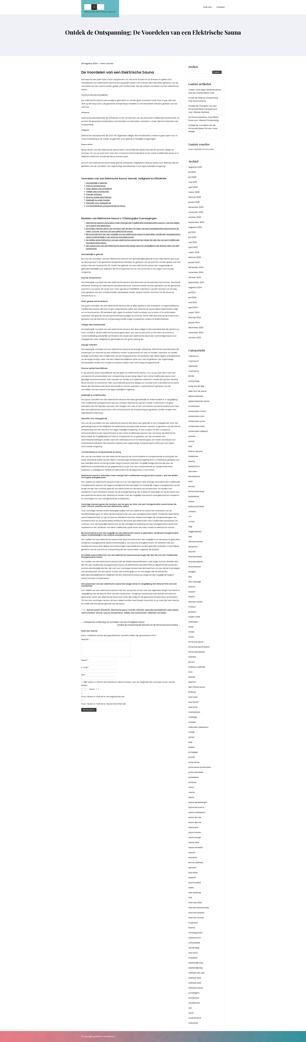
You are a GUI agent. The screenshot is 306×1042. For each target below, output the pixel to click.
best (190, 481)
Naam (84, 660)
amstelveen (194, 406)
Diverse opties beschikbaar (99, 197)
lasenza (192, 682)
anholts (191, 436)
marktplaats (194, 712)
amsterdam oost (196, 416)
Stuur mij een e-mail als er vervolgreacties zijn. (103, 696)
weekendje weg (195, 962)
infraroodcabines (196, 652)
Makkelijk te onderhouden (98, 200)
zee (190, 1008)
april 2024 (193, 307)
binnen (191, 486)
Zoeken (193, 67)
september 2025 (196, 222)
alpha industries (195, 396)
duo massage (194, 581)
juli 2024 (192, 292)
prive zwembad (195, 772)
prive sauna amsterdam (199, 767)
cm (189, 516)
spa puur (192, 867)
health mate (194, 616)
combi (191, 521)
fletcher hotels (195, 601)
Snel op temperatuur (96, 185)
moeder (192, 722)
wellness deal (194, 977)
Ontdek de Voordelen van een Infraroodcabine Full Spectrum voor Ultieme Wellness (202, 109)
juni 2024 (192, 297)
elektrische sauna (119, 609)
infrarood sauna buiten (199, 647)
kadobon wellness (196, 667)
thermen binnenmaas (198, 907)
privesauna (193, 777)
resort (191, 787)
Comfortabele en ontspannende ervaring (105, 206)
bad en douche (195, 451)
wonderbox (193, 998)
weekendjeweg (195, 967)
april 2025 (193, 247)
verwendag (193, 947)
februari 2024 (194, 317)
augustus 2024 (195, 287)
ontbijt (191, 732)
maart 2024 (193, 312)
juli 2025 (192, 232)
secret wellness (195, 862)
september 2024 (196, 282)
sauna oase (193, 842)
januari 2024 (194, 322)
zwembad (193, 1023)
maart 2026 (193, 192)
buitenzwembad (196, 506)
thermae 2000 (195, 902)
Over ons (207, 7)
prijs (190, 742)
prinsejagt (193, 752)
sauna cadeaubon (196, 812)
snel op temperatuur (113, 612)
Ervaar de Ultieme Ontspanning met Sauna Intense (203, 99)
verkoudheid (194, 942)
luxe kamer (193, 702)
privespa (192, 782)
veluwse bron (194, 937)
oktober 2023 (194, 337)
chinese (192, 511)
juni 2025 (192, 237)
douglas (192, 571)
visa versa (193, 952)
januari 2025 (194, 262)
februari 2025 (194, 257)
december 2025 (195, 207)
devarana (192, 546)
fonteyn (192, 606)
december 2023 (195, 327)
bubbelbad (193, 496)
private (191, 757)
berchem (192, 471)
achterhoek (193, 381)
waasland (192, 957)
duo (190, 576)
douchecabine (195, 556)
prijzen (191, 747)
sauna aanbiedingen (197, 802)
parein (191, 737)
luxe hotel (192, 697)
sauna (191, 797)
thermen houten (196, 917)
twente (191, 927)
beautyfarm (194, 466)
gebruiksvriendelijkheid (155, 609)
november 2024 (195, 272)
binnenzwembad (196, 491)
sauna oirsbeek (195, 847)
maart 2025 (193, 252)
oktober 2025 (194, 217)
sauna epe (193, 827)
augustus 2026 (195, 167)
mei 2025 (192, 242)
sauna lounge (194, 837)
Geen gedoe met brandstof (99, 188)
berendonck (194, 476)
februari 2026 (194, 197)
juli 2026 (192, 172)
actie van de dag (196, 386)
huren (191, 636)
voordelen (162, 612)
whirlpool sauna (195, 987)
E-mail (85, 667)
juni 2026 (192, 177)
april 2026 (193, 187)
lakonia (191, 677)
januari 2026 (194, 202)
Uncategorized (195, 932)
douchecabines (195, 561)
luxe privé (192, 707)
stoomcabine (194, 882)
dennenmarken (195, 541)
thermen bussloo (196, 912)
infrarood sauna (195, 642)
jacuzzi (191, 662)
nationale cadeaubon (198, 727)
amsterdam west (196, 426)
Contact (220, 7)
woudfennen (194, 1003)
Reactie (85, 639)
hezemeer (193, 621)
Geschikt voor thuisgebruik (98, 203)
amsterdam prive (196, 421)
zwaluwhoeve (194, 1018)
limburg (192, 692)
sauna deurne (194, 822)
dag (190, 526)
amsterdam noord (197, 411)
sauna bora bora (196, 807)
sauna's (191, 852)
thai (190, 897)
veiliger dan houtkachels (135, 612)
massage (192, 717)
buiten (191, 501)
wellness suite (194, 982)
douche (191, 551)
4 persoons (193, 371)
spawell (192, 877)
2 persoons (193, 361)
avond (191, 441)
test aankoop (194, 892)
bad (190, 446)
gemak (99, 612)
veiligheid (152, 612)
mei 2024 (192, 302)
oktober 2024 (194, 277)
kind (190, 672)
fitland (191, 596)
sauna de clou (194, 817)
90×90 (191, 376)
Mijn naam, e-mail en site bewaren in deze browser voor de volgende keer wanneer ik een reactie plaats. (128, 684)
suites (191, 887)
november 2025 (195, 212)
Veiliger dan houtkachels (97, 191)
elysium (191, 591)
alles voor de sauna (197, 391)
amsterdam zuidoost (198, 431)
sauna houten (194, 832)
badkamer (193, 456)
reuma (191, 792)
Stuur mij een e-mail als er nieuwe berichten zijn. (103, 703)
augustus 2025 (195, 227)
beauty (191, 461)
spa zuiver (193, 872)
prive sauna (193, 762)
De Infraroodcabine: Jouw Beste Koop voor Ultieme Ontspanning (203, 119)
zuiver (191, 1013)
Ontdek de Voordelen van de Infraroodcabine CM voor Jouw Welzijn (202, 128)
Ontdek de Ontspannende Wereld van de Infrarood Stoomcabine (148, 625)
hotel (190, 626)
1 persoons (193, 356)
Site (83, 674)
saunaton (192, 857)
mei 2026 (192, 182)
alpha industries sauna (198, 401)
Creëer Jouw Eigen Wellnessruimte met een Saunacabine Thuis (204, 91)
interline (192, 657)
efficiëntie (105, 609)
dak (190, 536)
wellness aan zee (196, 972)
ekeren (191, 586)
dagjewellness (195, 531)
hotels (191, 631)
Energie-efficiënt (94, 194)
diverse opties (93, 609)
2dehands (193, 366)
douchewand (194, 566)
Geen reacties (106, 63)
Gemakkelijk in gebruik (96, 183)
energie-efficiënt (136, 609)
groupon (192, 611)
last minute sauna (196, 687)
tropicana (193, 922)
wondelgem (193, 992)
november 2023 (195, 332)
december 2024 (196, 267)
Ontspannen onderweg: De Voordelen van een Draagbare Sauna (112, 622)
